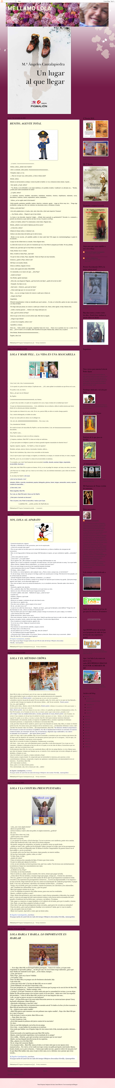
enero (88, 713)
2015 (86, 727)
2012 (86, 736)
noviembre (89, 699)
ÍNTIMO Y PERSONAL (91, 258)
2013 (86, 733)
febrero (89, 710)
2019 (86, 716)
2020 (86, 696)
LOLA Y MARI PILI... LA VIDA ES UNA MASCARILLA (42, 354)
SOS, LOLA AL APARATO (25, 520)
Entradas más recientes (16, 1071)
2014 (86, 730)
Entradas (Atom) (19, 1074)
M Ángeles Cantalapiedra (17, 638)
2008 (86, 747)
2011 (86, 738)
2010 (86, 741)
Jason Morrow (58, 1084)
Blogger (75, 1084)
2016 (86, 725)
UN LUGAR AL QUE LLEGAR (92, 253)
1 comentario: (39, 508)
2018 (86, 719)
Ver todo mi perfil (87, 567)
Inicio (45, 1071)
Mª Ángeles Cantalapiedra (92, 521)
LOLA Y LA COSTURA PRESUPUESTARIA (35, 788)
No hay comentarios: (41, 343)
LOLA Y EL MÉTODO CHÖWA (28, 658)
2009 (86, 744)
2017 (86, 722)
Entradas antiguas (73, 1071)
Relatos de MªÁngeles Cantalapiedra (94, 252)
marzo (88, 707)
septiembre (89, 704)
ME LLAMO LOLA (29, 8)
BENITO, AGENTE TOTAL (25, 123)
